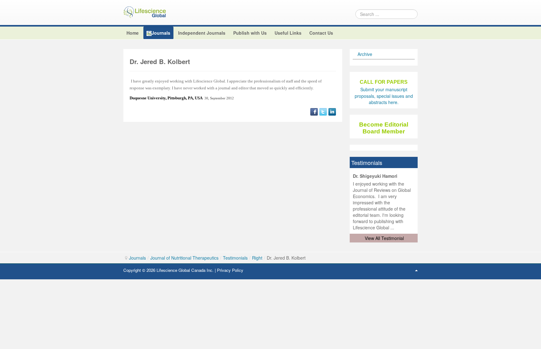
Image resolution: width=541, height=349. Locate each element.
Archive (365, 54)
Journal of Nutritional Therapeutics (184, 258)
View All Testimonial (384, 238)
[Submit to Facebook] (314, 111)
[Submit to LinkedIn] (332, 111)
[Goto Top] (416, 270)
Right (257, 258)
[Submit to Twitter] (323, 111)
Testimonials (235, 258)
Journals (137, 258)
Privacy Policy (230, 270)
